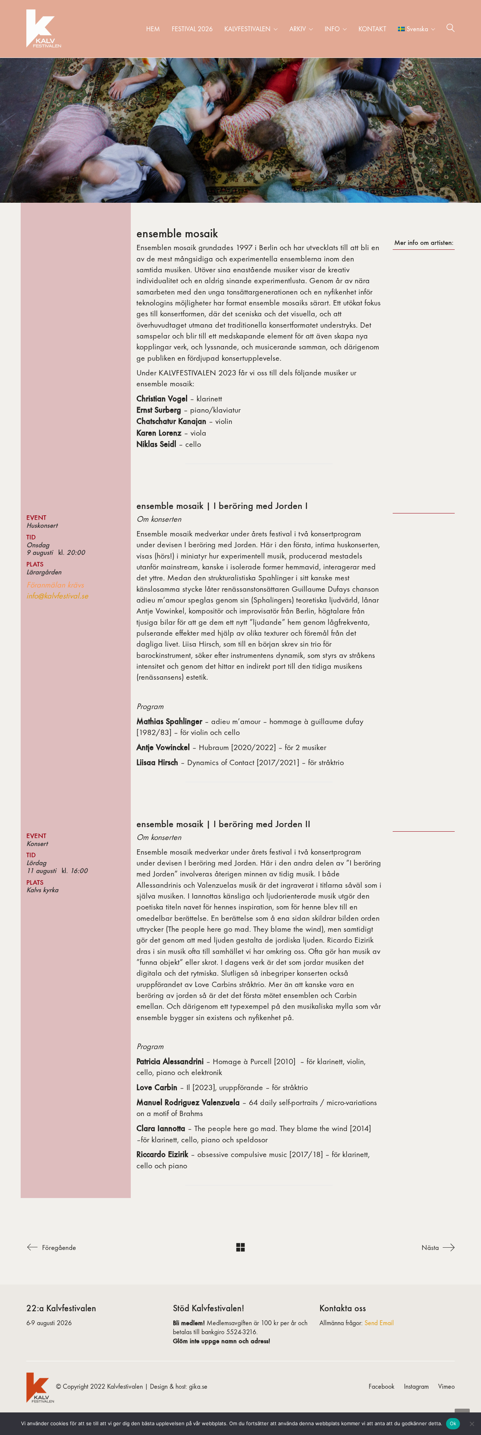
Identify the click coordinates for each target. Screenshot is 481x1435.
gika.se (198, 1387)
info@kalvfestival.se (57, 596)
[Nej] (471, 1423)
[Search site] (450, 29)
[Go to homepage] (45, 28)
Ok (453, 1423)
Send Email (379, 1323)
